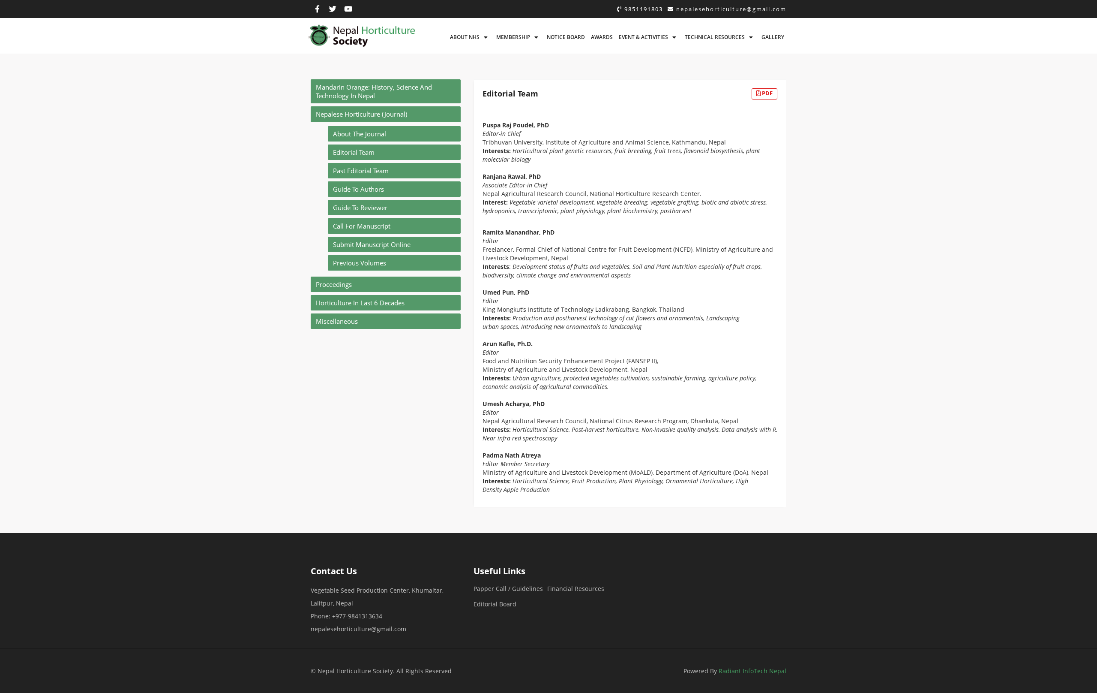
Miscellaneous (337, 321)
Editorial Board (495, 604)
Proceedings (334, 284)
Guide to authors (358, 189)
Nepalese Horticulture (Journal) (361, 114)
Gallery (772, 37)
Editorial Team (354, 152)
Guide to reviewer (360, 207)
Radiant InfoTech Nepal (752, 671)
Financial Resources (575, 589)
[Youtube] (348, 9)
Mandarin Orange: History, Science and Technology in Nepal (374, 91)
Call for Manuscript (361, 226)
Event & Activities (643, 37)
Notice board (566, 37)
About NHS (465, 37)
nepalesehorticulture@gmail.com (730, 9)
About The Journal (359, 134)
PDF (767, 93)
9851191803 (642, 9)
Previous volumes (359, 263)
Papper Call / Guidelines (508, 589)
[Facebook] (317, 9)
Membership (513, 37)
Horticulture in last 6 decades (360, 302)
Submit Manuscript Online (372, 244)
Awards (602, 37)
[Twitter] (333, 9)
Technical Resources (715, 37)
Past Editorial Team (361, 170)
